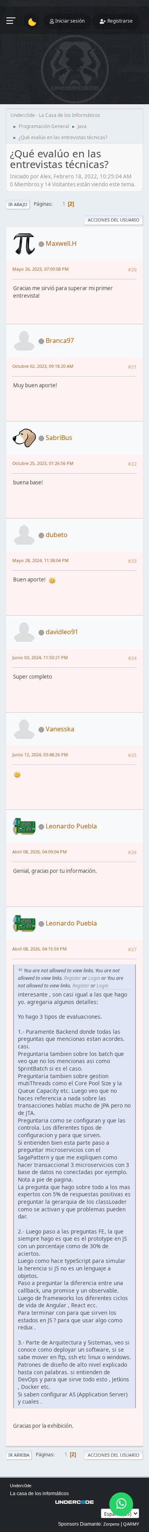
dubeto (57, 534)
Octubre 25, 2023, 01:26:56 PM (43, 463)
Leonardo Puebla (71, 826)
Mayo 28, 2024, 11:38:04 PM (40, 560)
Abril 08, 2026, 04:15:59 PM (39, 949)
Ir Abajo (17, 204)
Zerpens (111, 1524)
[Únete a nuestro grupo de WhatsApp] (121, 1504)
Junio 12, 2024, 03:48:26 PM (40, 754)
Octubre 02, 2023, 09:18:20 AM (43, 366)
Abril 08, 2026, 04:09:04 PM (39, 852)
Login (94, 978)
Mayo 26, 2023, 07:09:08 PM (40, 269)
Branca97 (60, 340)
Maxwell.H (61, 243)
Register (72, 978)
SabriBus (59, 437)
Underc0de (20, 1485)
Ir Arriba (18, 1455)
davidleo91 (62, 631)
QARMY (131, 1524)
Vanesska (60, 729)
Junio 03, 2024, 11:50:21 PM (40, 657)
